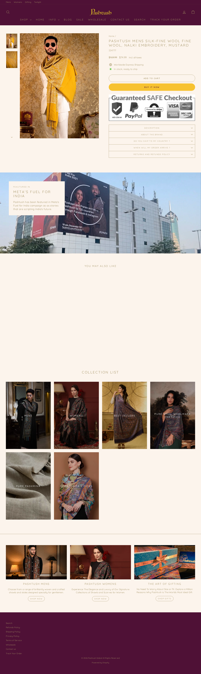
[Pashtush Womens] (100, 562)
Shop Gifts (164, 598)
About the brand (152, 134)
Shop (24, 19)
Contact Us (120, 19)
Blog (68, 19)
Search (140, 19)
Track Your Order (165, 19)
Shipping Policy (13, 631)
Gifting (28, 2)
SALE (80, 19)
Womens (18, 2)
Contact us (11, 649)
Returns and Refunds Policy (152, 154)
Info (53, 19)
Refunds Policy (13, 627)
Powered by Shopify (100, 662)
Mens (8, 2)
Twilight (37, 2)
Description (152, 128)
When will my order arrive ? (152, 148)
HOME (40, 19)
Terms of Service (14, 640)
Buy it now (152, 87)
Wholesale (97, 19)
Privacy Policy (12, 636)
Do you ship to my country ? (152, 141)
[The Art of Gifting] (164, 562)
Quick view (28, 339)
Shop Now (36, 599)
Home (111, 36)
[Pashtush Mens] (36, 562)
